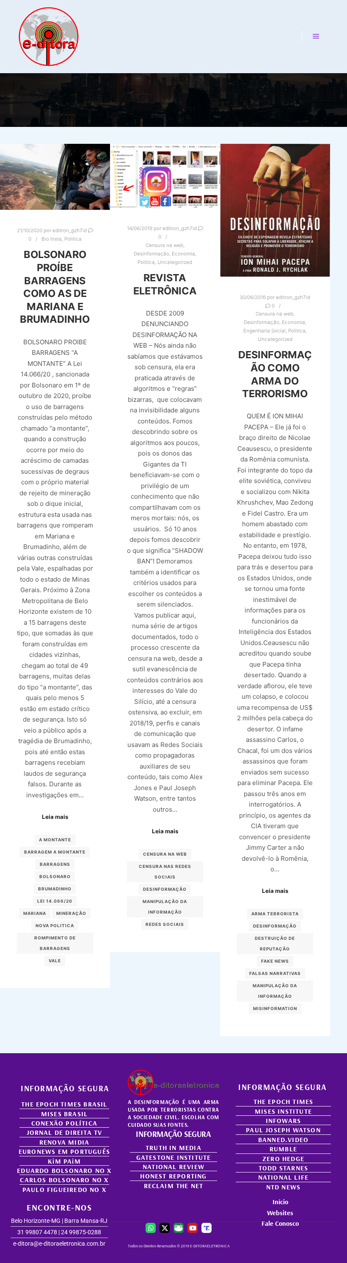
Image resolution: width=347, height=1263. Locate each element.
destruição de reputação (275, 943)
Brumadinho (55, 888)
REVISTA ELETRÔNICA (165, 284)
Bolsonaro (55, 876)
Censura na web (164, 245)
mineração (71, 913)
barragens (55, 864)
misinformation (275, 1008)
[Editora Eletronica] (48, 36)
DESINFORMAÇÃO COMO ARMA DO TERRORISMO (275, 374)
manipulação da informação (165, 906)
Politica (73, 239)
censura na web (165, 854)
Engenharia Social (264, 331)
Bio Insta (51, 239)
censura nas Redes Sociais (165, 871)
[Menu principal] (316, 36)
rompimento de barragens (55, 943)
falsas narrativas (275, 973)
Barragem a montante (54, 851)
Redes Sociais (165, 924)
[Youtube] (192, 1228)
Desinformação (151, 254)
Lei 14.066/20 (54, 900)
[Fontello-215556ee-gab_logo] (179, 1228)
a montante (55, 839)
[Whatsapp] (151, 1228)
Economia (183, 254)
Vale (55, 960)
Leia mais (55, 816)
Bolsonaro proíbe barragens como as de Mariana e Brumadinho (55, 286)
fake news (275, 961)
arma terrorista (275, 913)
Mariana (34, 913)
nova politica (55, 925)
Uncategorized (174, 262)
